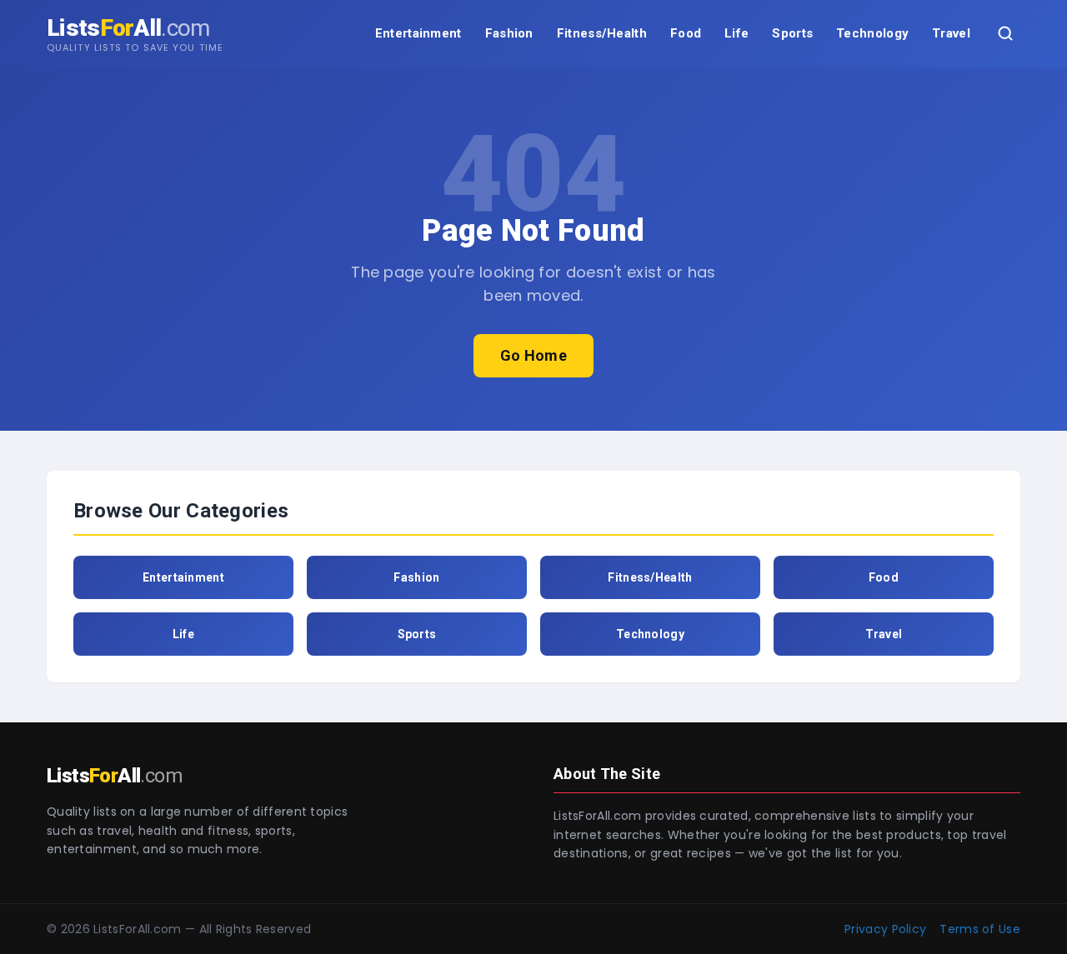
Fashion (509, 33)
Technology (872, 33)
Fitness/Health (602, 33)
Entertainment (418, 33)
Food (685, 33)
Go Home (533, 355)
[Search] (1005, 33)
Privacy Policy (885, 929)
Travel (951, 33)
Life (736, 33)
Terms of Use (979, 929)
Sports (792, 33)
